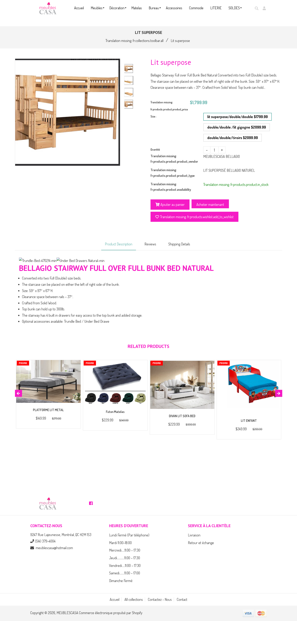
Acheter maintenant (210, 204)
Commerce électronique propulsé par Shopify (110, 613)
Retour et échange (201, 542)
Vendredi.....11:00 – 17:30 (125, 565)
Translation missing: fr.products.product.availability (171, 187)
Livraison (194, 535)
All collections (133, 599)
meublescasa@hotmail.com (54, 548)
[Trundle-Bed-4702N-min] (38, 260)
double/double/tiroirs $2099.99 (232, 137)
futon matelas (115, 412)
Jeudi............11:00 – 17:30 (124, 558)
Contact (182, 599)
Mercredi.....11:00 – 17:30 (124, 550)
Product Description (118, 244)
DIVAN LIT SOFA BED (182, 416)
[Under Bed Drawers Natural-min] (80, 260)
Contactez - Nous (160, 599)
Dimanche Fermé (121, 580)
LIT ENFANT (249, 421)
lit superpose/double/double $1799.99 (237, 116)
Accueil (114, 599)
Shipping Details (179, 244)
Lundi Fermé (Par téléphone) (129, 535)
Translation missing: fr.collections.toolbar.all (134, 40)
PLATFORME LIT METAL (48, 410)
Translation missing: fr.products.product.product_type (173, 172)
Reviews (150, 244)
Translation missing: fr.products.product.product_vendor (174, 158)
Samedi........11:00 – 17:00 (124, 573)
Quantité (155, 149)
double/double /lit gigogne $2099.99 (236, 127)
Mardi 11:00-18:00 (120, 542)
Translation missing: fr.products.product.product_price (169, 106)
